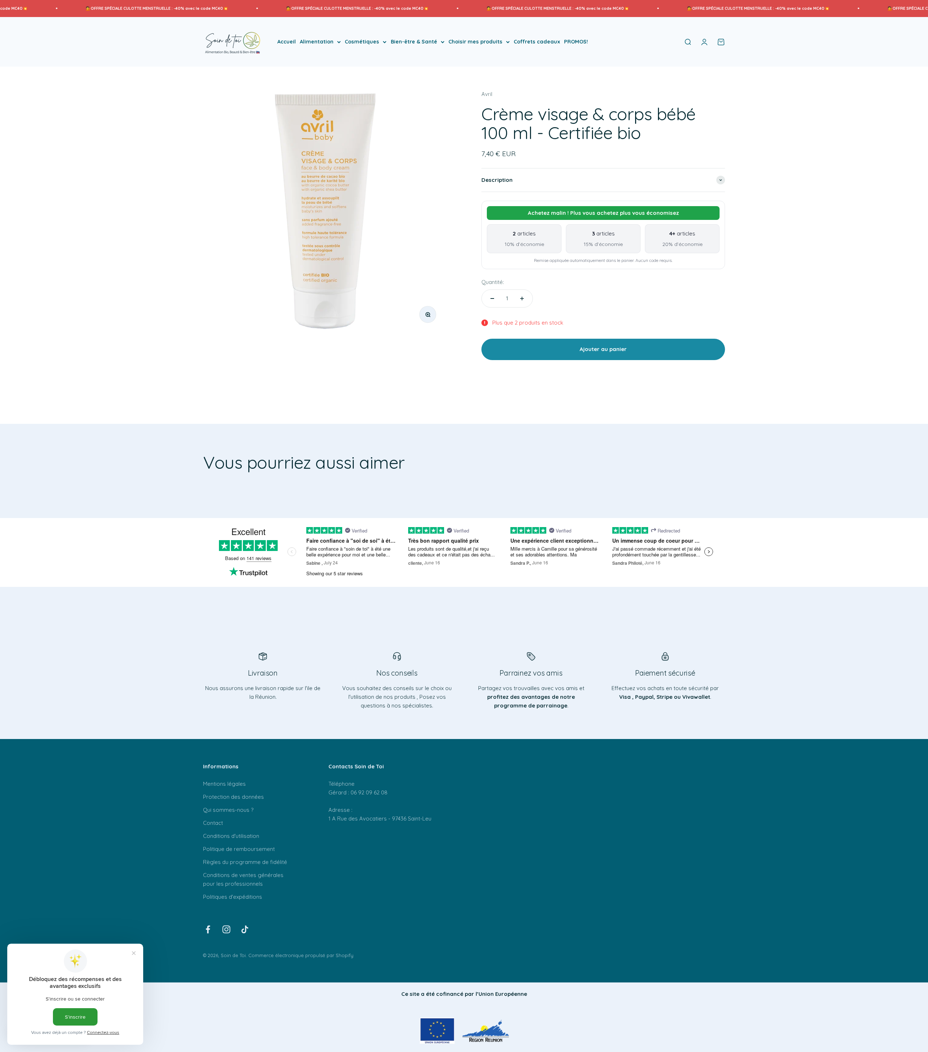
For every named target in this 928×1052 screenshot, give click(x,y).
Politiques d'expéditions (232, 896)
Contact (213, 822)
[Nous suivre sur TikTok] (245, 929)
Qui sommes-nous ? (228, 809)
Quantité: (492, 282)
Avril (486, 94)
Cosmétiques (362, 41)
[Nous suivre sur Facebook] (208, 929)
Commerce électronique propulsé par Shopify (300, 955)
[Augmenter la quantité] (522, 298)
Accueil (286, 41)
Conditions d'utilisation (231, 835)
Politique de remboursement (239, 849)
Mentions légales (224, 783)
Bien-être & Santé (414, 41)
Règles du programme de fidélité (245, 862)
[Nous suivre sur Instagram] (226, 929)
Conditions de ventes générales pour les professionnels (243, 879)
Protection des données (233, 796)
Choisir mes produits (475, 41)
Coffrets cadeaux (537, 41)
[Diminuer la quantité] (492, 298)
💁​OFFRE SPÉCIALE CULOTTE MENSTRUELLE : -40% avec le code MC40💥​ (105, 8)
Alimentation (317, 41)
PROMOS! (576, 41)
